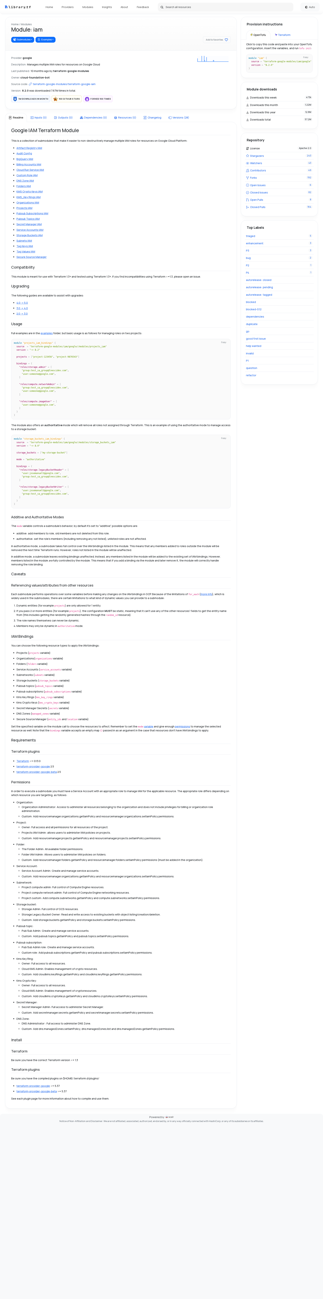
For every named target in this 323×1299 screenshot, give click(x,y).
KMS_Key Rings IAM (28, 197)
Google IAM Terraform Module (45, 130)
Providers (68, 7)
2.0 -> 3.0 (22, 313)
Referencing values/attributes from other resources (52, 585)
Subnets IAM (24, 240)
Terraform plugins (25, 751)
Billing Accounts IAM (28, 164)
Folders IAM (23, 186)
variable (148, 726)
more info (206, 594)
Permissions (20, 782)
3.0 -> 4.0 (22, 308)
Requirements (23, 740)
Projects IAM (24, 208)
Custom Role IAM (27, 175)
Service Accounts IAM (29, 230)
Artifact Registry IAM (29, 148)
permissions (182, 726)
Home (49, 7)
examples (47, 333)
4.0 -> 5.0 (22, 302)
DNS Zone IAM (25, 180)
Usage (16, 323)
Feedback (143, 7)
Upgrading (20, 286)
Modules (87, 7)
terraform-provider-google (33, 766)
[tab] (16, 117)
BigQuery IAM (24, 159)
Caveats (18, 573)
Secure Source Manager (31, 257)
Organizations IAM (27, 202)
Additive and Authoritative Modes (37, 517)
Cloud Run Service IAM (30, 170)
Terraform (22, 761)
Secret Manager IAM (29, 224)
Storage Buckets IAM (29, 235)
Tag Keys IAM (24, 246)
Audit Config (24, 153)
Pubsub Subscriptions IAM (32, 213)
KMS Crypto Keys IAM (29, 191)
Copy (224, 342)
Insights (107, 7)
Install (16, 1039)
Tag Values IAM (25, 251)
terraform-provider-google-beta (36, 772)
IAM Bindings (22, 636)
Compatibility (23, 267)
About (124, 7)
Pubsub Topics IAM (28, 219)
